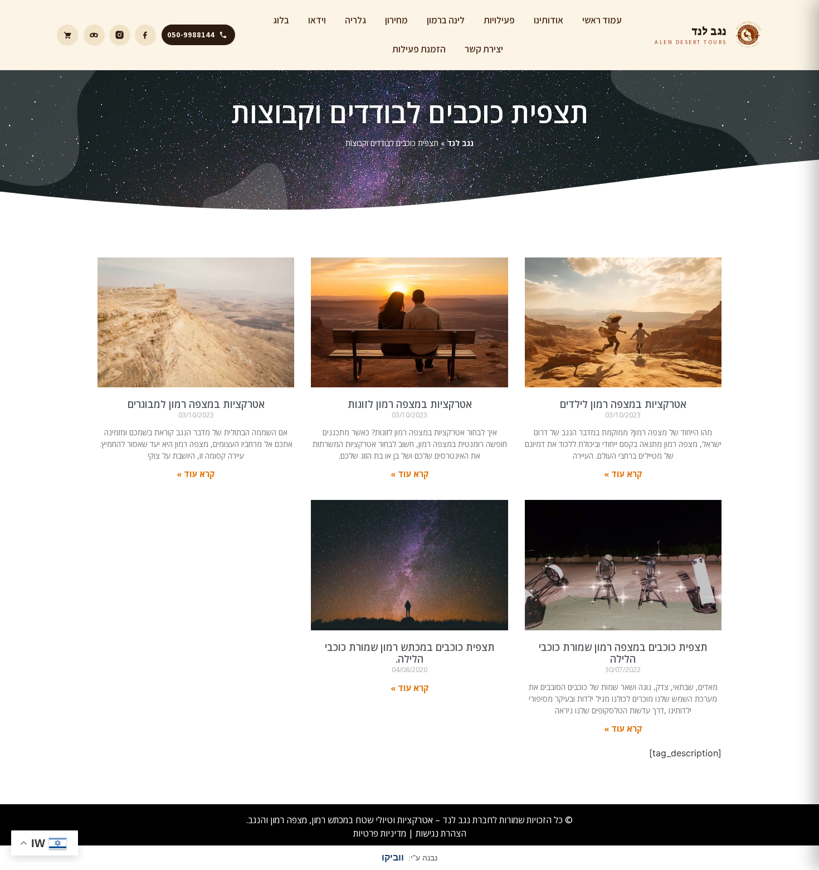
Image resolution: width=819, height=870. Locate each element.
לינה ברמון (446, 20)
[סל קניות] (67, 35)
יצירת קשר (484, 49)
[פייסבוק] (145, 35)
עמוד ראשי (602, 20)
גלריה (355, 20)
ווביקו (393, 857)
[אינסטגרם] (119, 35)
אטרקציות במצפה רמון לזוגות (410, 404)
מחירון (396, 20)
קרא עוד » (623, 473)
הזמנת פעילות (419, 49)
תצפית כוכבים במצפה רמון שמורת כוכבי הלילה (623, 653)
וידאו (317, 20)
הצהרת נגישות (441, 833)
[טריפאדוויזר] (94, 35)
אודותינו (548, 20)
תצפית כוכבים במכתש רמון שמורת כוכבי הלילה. (410, 653)
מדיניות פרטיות (379, 833)
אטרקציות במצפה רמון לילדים (623, 404)
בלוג (281, 20)
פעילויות (499, 20)
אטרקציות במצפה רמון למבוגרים (196, 404)
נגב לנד (460, 143)
